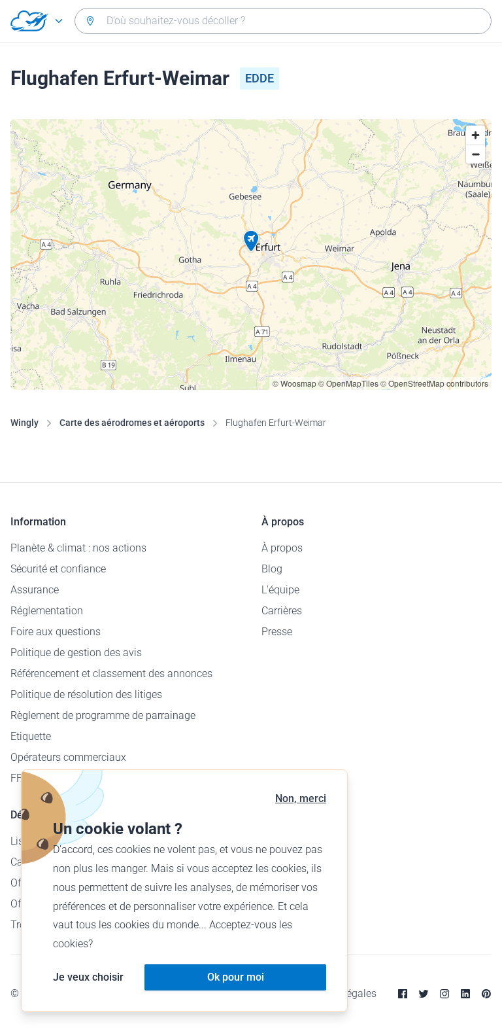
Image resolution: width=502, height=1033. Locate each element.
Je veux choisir (88, 977)
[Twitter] (423, 994)
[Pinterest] (486, 994)
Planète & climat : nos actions (78, 548)
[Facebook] (402, 994)
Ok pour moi (235, 977)
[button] (251, 241)
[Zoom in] (475, 135)
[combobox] (283, 21)
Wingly (24, 422)
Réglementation (46, 610)
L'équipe (280, 590)
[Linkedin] (465, 994)
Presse (276, 631)
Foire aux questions (55, 631)
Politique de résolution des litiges (86, 694)
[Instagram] (444, 994)
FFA (19, 778)
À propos (282, 548)
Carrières (281, 610)
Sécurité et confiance (58, 569)
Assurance (34, 590)
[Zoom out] (475, 154)
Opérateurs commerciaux (68, 757)
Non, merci (300, 798)
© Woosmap (294, 383)
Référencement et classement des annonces (111, 673)
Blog (271, 569)
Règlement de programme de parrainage (102, 715)
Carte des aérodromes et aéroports (132, 422)
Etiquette (30, 736)
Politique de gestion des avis (76, 652)
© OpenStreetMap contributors (434, 383)
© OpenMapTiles (348, 383)
